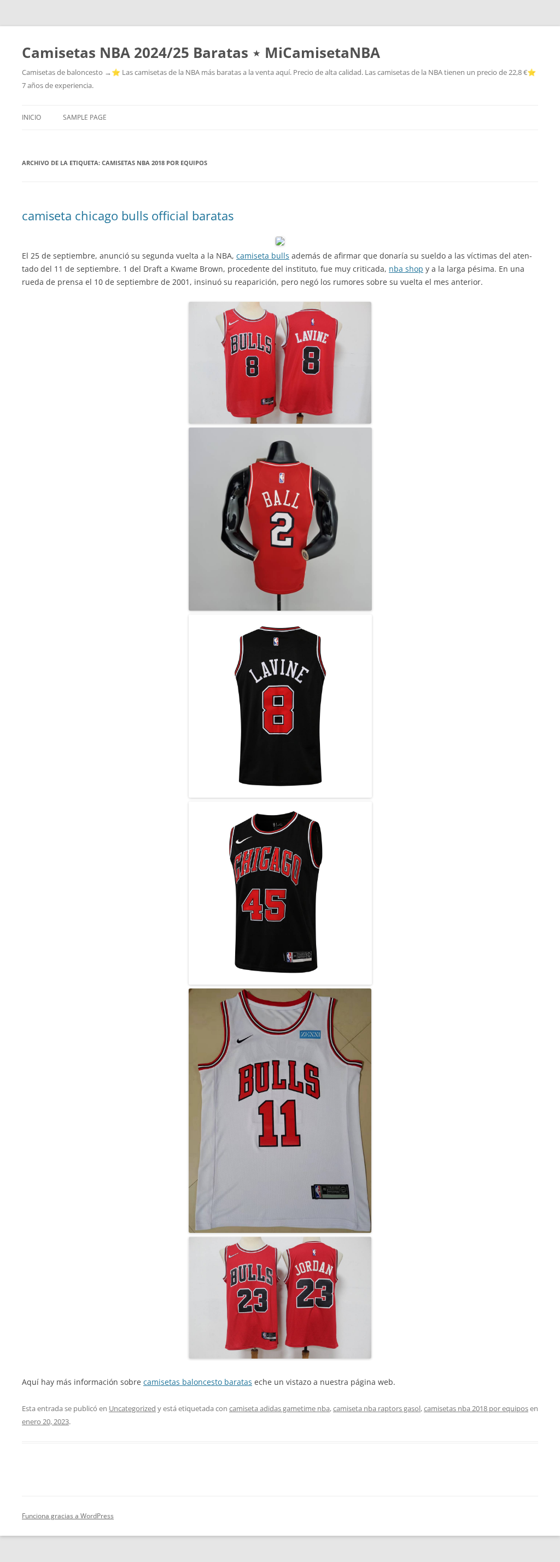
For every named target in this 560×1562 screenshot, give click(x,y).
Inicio (31, 117)
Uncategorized (132, 1408)
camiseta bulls (262, 255)
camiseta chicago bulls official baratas (128, 215)
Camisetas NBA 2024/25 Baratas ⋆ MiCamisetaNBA (201, 52)
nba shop (406, 269)
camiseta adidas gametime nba (279, 1408)
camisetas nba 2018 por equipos (476, 1408)
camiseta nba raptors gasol (377, 1408)
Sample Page (85, 117)
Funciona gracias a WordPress (68, 1515)
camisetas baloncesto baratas (197, 1382)
